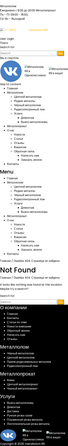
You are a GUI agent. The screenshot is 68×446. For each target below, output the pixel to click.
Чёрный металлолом (27, 105)
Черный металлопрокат (22, 389)
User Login (7, 39)
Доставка (13, 411)
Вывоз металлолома (34, 122)
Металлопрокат (17, 126)
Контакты (13, 164)
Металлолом (15, 93)
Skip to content (10, 84)
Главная (12, 88)
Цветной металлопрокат (22, 384)
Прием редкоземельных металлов (29, 362)
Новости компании (19, 326)
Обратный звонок (18, 331)
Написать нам (30, 156)
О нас (10, 130)
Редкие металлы (24, 101)
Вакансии (20, 147)
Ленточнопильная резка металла (28, 424)
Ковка (10, 380)
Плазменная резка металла (25, 420)
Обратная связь (24, 151)
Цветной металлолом (27, 97)
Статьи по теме (17, 322)
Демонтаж (27, 118)
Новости (19, 135)
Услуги (18, 114)
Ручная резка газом (19, 415)
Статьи (18, 139)
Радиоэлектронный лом (29, 109)
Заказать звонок (31, 160)
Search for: (7, 47)
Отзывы (19, 143)
